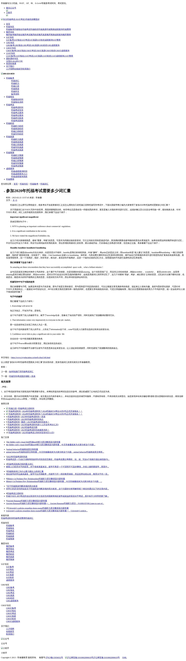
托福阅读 (15, 89)
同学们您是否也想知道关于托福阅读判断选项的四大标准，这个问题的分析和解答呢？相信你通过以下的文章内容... (57, 489)
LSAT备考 (10, 56)
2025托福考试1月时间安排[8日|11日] (38, 433)
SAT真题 (33, 40)
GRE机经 (43, 45)
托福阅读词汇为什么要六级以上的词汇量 (25, 471)
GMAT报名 (21, 51)
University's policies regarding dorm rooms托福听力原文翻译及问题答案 (38, 508)
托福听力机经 (17, 126)
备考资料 (15, 94)
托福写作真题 (17, 147)
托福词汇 (15, 81)
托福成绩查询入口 (19, 174)
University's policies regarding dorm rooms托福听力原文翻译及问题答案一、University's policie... (47, 511)
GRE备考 (10, 45)
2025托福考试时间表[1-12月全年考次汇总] (39, 425)
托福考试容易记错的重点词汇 (20, 464)
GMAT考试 (31, 51)
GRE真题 (35, 45)
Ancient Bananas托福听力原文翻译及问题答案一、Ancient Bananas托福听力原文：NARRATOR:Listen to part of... (55, 503)
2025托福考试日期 (29, 427)
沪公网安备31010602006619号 (106, 657)
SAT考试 (25, 40)
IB (10, 61)
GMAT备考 (11, 51)
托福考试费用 (19, 518)
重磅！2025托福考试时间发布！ (35, 422)
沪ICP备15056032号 (54, 657)
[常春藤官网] (20, 19)
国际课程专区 (12, 59)
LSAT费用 (68, 56)
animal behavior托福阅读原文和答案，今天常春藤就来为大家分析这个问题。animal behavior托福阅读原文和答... (55, 452)
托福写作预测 (17, 163)
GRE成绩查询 (53, 45)
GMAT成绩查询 (62, 51)
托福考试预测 (17, 166)
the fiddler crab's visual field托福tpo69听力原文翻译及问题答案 (33, 442)
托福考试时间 (17, 107)
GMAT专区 (11, 48)
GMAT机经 (50, 51)
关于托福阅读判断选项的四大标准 (22, 486)
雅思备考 (10, 35)
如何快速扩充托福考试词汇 (21, 371)
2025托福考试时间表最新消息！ (35, 430)
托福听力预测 (17, 155)
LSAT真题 (37, 56)
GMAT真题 (41, 51)
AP (7, 61)
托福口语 (15, 86)
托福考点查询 (17, 113)
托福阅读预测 (17, 158)
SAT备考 (10, 40)
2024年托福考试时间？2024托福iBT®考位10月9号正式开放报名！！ (52, 411)
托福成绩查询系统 (19, 176)
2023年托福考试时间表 (17, 457)
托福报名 (18, 29)
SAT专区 (10, 37)
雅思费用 (67, 35)
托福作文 (15, 91)
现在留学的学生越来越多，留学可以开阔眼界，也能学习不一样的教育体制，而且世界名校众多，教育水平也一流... (57, 474)
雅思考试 (26, 35)
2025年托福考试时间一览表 (33, 417)
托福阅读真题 (17, 142)
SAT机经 (41, 40)
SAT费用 (56, 40)
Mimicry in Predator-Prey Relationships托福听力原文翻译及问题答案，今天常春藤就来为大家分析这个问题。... (54, 481)
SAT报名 (18, 40)
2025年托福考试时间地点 (32, 419)
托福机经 (34, 29)
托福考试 (26, 29)
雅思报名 (18, 35)
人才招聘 (10, 69)
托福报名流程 (17, 102)
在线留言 (18, 69)
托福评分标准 (17, 118)
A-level (14, 61)
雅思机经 (34, 35)
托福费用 (67, 29)
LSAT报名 (19, 56)
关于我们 (10, 66)
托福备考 (10, 29)
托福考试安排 (17, 110)
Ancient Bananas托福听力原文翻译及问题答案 (27, 501)
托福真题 (42, 29)
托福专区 (10, 27)
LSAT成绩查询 (57, 56)
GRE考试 (27, 45)
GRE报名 (18, 45)
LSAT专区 (10, 53)
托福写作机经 (17, 134)
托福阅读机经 (17, 129)
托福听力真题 (17, 139)
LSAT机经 (46, 56)
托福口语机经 (17, 131)
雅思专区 (10, 32)
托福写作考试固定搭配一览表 (22, 376)
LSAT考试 (28, 56)
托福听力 (15, 83)
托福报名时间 (17, 99)
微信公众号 (11, 8)
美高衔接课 (11, 63)
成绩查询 (59, 29)
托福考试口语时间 (26, 408)
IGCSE (20, 61)
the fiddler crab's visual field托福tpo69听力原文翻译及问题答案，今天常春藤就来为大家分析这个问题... (50, 445)
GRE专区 (10, 43)
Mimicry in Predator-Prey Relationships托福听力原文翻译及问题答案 (36, 479)
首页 (8, 24)
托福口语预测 (17, 161)
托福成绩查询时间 (19, 171)
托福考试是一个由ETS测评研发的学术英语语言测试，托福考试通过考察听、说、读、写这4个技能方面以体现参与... (57, 459)
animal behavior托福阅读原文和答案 (22, 449)
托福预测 (51, 29)
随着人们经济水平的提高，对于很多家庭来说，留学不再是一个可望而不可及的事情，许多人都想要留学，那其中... (57, 467)
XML (124, 657)
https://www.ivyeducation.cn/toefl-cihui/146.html (30, 357)
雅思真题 (42, 35)
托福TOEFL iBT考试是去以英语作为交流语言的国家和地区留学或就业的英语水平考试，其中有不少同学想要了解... (57, 496)
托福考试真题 (17, 150)
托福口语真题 (17, 145)
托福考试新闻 (17, 121)
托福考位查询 (17, 115)
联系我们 (26, 69)
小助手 (9, 13)
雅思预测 (51, 35)
